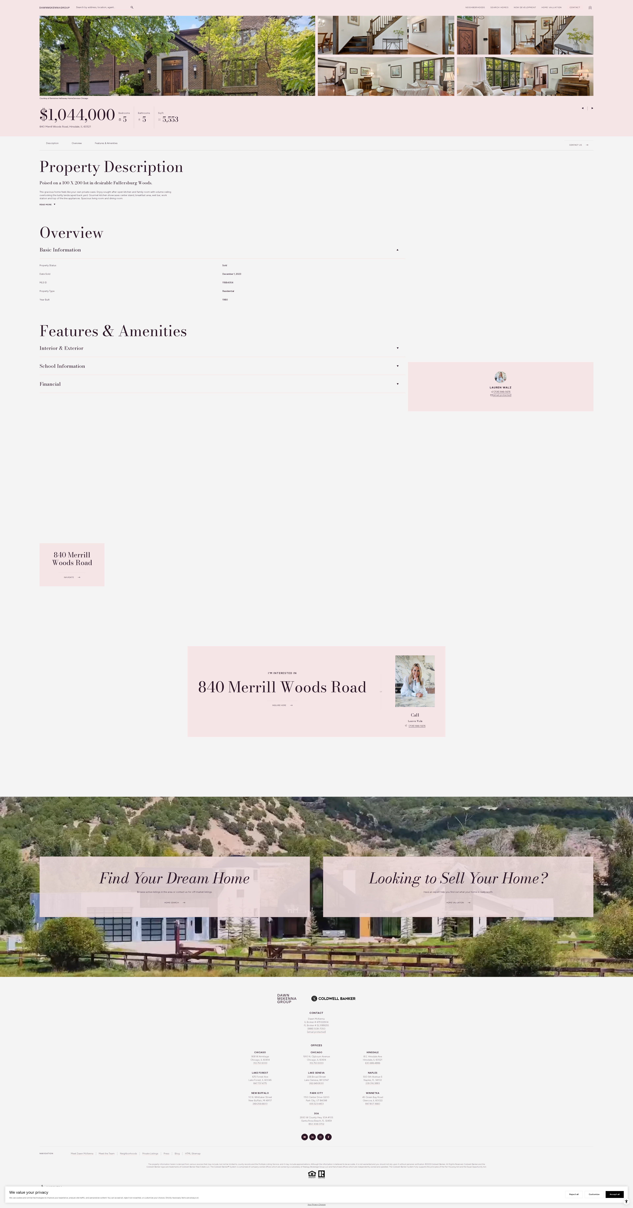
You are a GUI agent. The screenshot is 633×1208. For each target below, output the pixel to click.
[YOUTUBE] (304, 1137)
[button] (578, 143)
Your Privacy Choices (317, 1204)
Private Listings (150, 1153)
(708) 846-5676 (502, 391)
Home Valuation (552, 7)
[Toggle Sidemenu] (590, 7)
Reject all (574, 1194)
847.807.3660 (372, 1103)
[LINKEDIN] (312, 1137)
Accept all (615, 1194)
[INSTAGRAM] (320, 1137)
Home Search (171, 902)
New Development (525, 7)
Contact (575, 7)
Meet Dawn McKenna (82, 1153)
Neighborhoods (475, 7)
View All (521, 78)
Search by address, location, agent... (95, 7)
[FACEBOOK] (328, 1137)
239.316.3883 (373, 1083)
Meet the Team (107, 1153)
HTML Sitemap (193, 1153)
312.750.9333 (260, 1063)
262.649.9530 (316, 1083)
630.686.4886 (372, 1063)
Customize (594, 1194)
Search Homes (499, 7)
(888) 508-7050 (316, 1028)
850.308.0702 (316, 1124)
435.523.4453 (316, 1103)
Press (166, 1153)
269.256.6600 (260, 1103)
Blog (177, 1153)
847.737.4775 (260, 1083)
